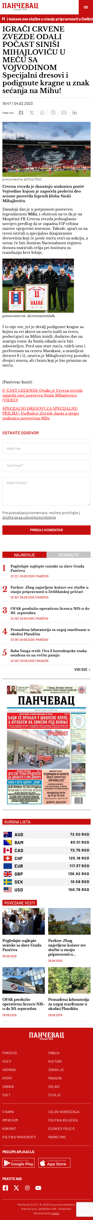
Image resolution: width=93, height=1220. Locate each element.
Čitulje (54, 1095)
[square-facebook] (5, 1188)
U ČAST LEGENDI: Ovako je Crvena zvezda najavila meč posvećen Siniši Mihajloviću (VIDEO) (42, 395)
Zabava (8, 1087)
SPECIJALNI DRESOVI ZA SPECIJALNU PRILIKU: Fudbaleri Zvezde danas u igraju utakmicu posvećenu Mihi (40, 413)
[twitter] (31, 112)
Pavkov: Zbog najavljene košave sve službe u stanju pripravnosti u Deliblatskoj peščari (49, 589)
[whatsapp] (42, 112)
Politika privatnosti (19, 1137)
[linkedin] (74, 112)
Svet (6, 1095)
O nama (8, 1112)
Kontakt (9, 1129)
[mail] (63, 112)
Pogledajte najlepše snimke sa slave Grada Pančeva (47, 568)
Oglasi (53, 1087)
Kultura (55, 1061)
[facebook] (21, 112)
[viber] (53, 112)
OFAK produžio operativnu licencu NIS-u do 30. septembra (49, 610)
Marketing (57, 1137)
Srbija (53, 1053)
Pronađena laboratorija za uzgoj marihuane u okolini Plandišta (50, 632)
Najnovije (24, 554)
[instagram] (27, 1188)
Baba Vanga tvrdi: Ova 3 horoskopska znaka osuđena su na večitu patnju (48, 653)
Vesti (6, 1061)
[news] (23, 921)
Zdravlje (56, 1070)
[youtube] (38, 1188)
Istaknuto (68, 554)
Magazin (42, 660)
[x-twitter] (16, 1188)
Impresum (10, 1120)
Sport (7, 1078)
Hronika (9, 1070)
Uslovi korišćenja (63, 1112)
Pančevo (42, 576)
